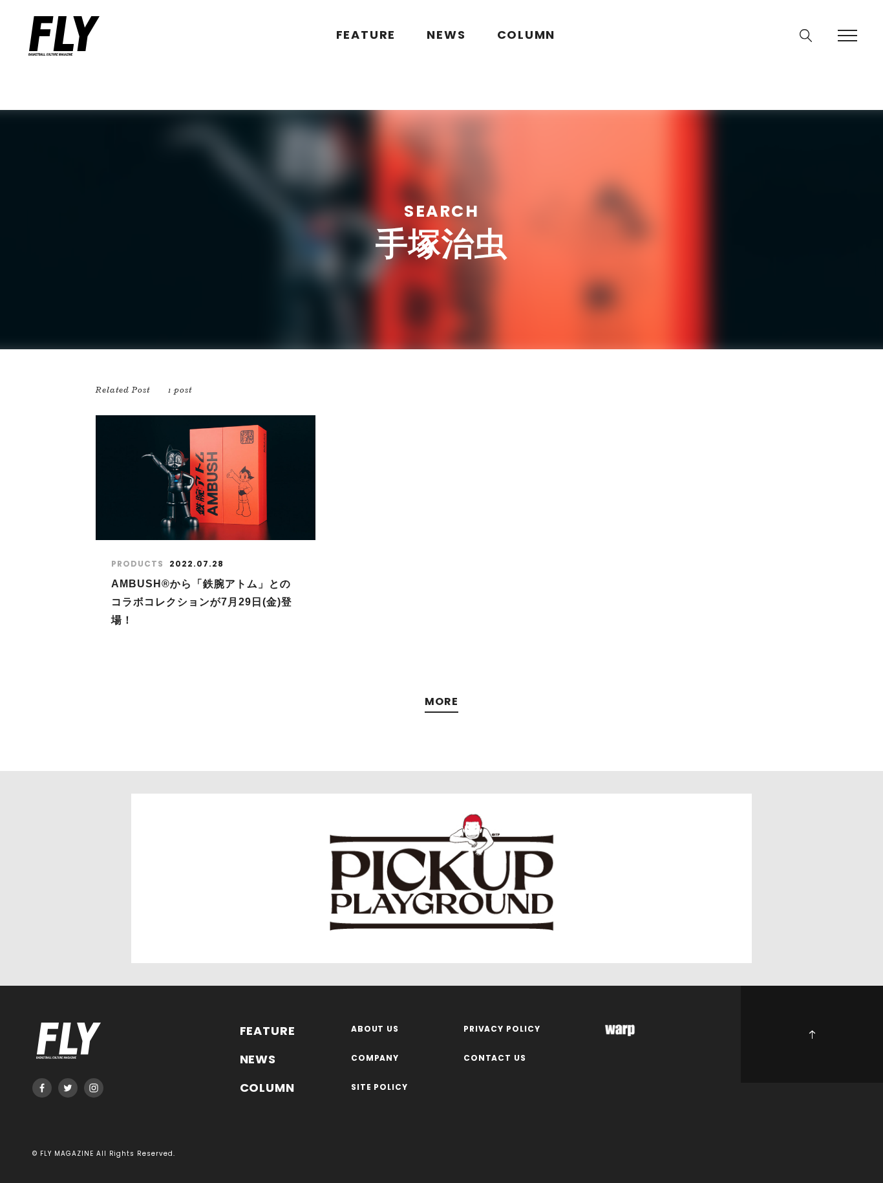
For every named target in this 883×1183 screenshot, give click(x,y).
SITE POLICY (380, 1087)
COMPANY (375, 1058)
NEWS (446, 35)
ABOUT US (375, 1029)
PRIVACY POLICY (502, 1029)
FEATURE (366, 35)
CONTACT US (495, 1058)
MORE (441, 702)
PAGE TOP (812, 1034)
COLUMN (526, 35)
